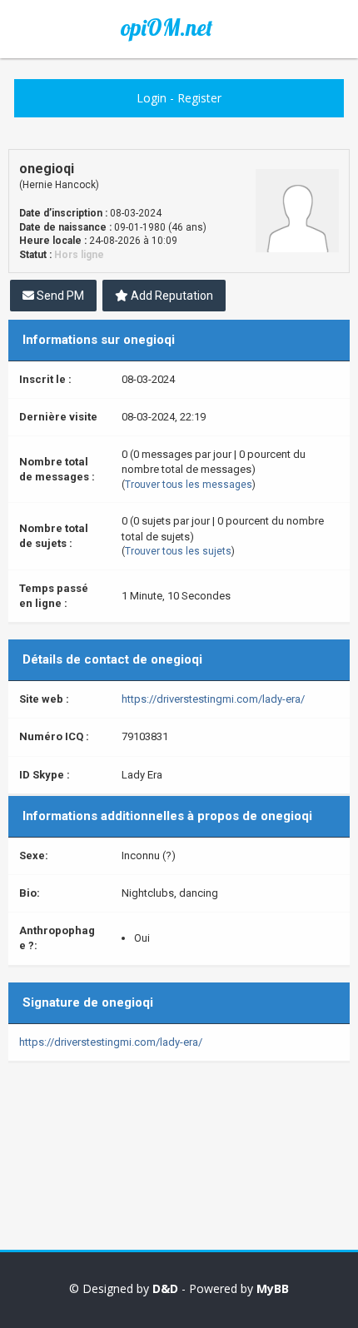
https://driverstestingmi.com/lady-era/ (213, 699)
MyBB (272, 1288)
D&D (165, 1288)
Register (199, 98)
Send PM (59, 295)
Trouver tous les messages (188, 484)
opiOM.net (166, 27)
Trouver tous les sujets (178, 551)
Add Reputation (170, 295)
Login (152, 98)
